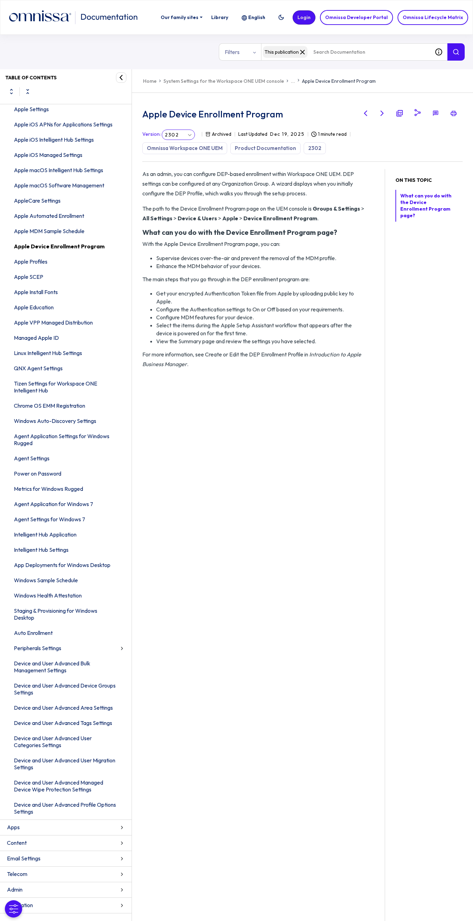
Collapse (27, 91)
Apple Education (34, 307)
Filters (232, 51)
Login (304, 17)
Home (150, 81)
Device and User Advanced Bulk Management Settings (52, 667)
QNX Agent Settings (38, 368)
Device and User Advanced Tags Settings (63, 722)
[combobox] (345, 52)
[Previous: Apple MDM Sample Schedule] (366, 113)
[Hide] (121, 77)
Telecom (17, 873)
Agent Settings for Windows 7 (49, 519)
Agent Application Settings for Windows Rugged (61, 439)
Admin (15, 889)
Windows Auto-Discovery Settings (55, 420)
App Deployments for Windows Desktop (62, 564)
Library (219, 17)
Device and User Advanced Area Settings (63, 707)
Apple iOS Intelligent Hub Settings (54, 139)
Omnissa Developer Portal (356, 17)
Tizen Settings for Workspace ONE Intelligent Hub (55, 387)
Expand (11, 91)
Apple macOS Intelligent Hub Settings (58, 170)
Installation (20, 905)
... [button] (293, 81)
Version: (151, 134)
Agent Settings (32, 458)
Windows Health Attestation (48, 595)
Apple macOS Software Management (59, 185)
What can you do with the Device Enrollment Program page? (426, 206)
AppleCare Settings (37, 200)
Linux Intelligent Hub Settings (48, 352)
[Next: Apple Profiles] (382, 113)
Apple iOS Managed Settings (48, 154)
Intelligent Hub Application (45, 534)
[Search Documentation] (456, 52)
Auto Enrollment (33, 632)
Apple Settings (31, 109)
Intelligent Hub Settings (41, 549)
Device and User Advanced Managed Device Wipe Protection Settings (58, 786)
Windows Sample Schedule (46, 580)
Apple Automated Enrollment (49, 215)
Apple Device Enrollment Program (59, 246)
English (256, 17)
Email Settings (24, 858)
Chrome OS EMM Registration (49, 405)
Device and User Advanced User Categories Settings (53, 742)
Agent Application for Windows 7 (53, 504)
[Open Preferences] (13, 909)
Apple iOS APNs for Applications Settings (63, 124)
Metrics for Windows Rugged (48, 488)
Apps (13, 827)
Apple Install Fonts (36, 292)
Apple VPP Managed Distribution (53, 322)
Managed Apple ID (36, 337)
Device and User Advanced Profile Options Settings (65, 808)
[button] (281, 17)
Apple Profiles (30, 261)
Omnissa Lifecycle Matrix (433, 17)
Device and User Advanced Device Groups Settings (65, 689)
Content (17, 842)
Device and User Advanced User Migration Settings (64, 764)
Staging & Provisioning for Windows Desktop (55, 614)
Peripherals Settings (37, 648)
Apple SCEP (28, 276)
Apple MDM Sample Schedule (49, 231)
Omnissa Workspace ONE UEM (185, 148)
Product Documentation (265, 148)
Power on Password (37, 473)
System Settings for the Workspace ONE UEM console (223, 81)
